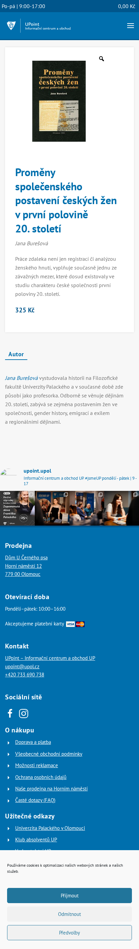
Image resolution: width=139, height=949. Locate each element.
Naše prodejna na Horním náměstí (51, 788)
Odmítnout (69, 914)
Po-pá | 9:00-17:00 (23, 6)
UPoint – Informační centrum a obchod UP (50, 658)
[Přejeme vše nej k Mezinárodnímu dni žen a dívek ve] (121, 508)
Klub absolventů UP (36, 839)
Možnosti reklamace (36, 765)
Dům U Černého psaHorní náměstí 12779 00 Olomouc (26, 565)
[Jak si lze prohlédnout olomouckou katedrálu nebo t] (87, 508)
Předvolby (69, 932)
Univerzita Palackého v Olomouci (50, 828)
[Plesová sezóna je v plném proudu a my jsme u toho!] (52, 508)
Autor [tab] (16, 354)
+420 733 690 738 (24, 674)
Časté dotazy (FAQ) (35, 800)
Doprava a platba (33, 742)
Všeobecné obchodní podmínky (48, 754)
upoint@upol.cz (22, 666)
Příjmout (70, 895)
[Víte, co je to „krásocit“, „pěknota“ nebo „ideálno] (17, 508)
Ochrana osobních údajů (40, 777)
